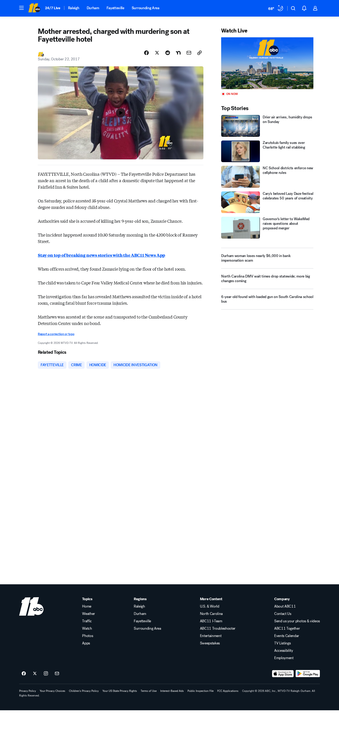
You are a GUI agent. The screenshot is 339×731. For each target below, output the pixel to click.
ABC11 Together (287, 628)
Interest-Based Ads (172, 691)
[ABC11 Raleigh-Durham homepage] (34, 8)
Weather (88, 614)
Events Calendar (286, 636)
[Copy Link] (199, 53)
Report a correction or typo (56, 334)
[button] (21, 7)
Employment (284, 658)
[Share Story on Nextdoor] (178, 53)
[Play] (267, 63)
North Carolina (211, 614)
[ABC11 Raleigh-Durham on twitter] (34, 673)
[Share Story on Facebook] (146, 53)
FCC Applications (227, 691)
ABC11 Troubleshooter (218, 628)
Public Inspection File (200, 691)
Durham (93, 8)
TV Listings (282, 643)
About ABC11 (285, 606)
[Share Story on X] (157, 53)
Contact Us (282, 614)
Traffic (87, 621)
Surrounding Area (145, 8)
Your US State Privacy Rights (119, 691)
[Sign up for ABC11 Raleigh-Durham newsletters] (57, 673)
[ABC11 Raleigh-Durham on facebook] (23, 673)
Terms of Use (149, 691)
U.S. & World (209, 606)
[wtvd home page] (31, 606)
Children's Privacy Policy (84, 691)
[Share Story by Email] (189, 53)
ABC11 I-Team (211, 621)
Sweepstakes (210, 643)
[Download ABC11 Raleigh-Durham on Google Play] (308, 673)
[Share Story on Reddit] (168, 53)
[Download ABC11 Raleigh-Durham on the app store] (283, 673)
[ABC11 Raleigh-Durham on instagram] (46, 673)
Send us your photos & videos (297, 621)
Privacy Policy (27, 691)
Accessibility (283, 650)
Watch (87, 628)
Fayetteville (115, 8)
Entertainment (211, 636)
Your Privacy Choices (52, 691)
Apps (86, 643)
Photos (87, 636)
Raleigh (73, 8)
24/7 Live (52, 8)
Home (86, 606)
